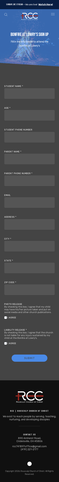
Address (10, 217)
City (7, 239)
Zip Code (10, 282)
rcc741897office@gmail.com (29, 446)
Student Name (13, 86)
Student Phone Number (18, 130)
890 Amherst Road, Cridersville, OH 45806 (29, 440)
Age (7, 108)
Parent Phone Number (18, 173)
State (8, 260)
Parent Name (12, 151)
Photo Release (13, 304)
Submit (29, 358)
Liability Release (15, 330)
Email (7, 195)
